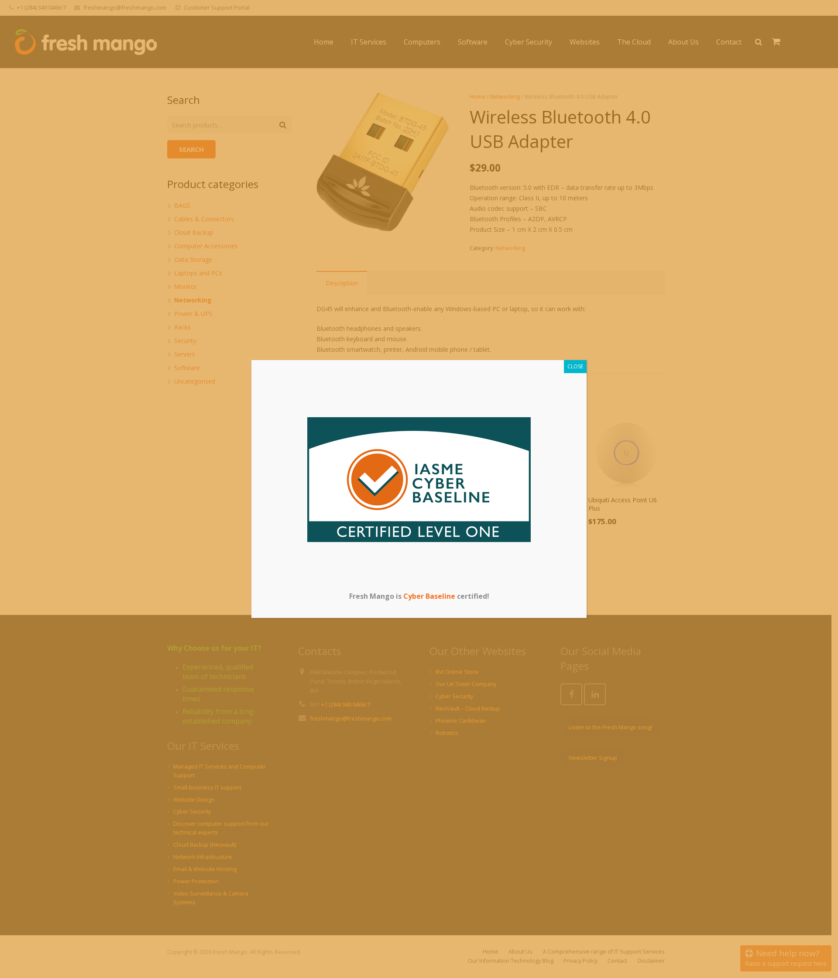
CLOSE (575, 366)
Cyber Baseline (429, 596)
